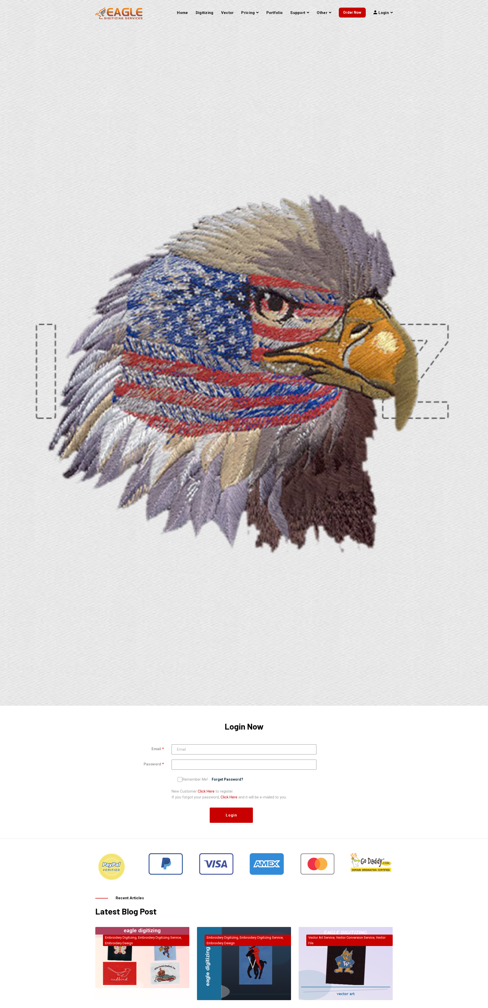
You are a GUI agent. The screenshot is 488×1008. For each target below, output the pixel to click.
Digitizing (205, 12)
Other (322, 12)
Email (156, 749)
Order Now (352, 12)
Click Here (206, 791)
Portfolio (274, 12)
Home (182, 12)
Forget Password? (227, 779)
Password (152, 764)
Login (231, 815)
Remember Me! (195, 779)
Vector (227, 12)
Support (297, 12)
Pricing (248, 12)
